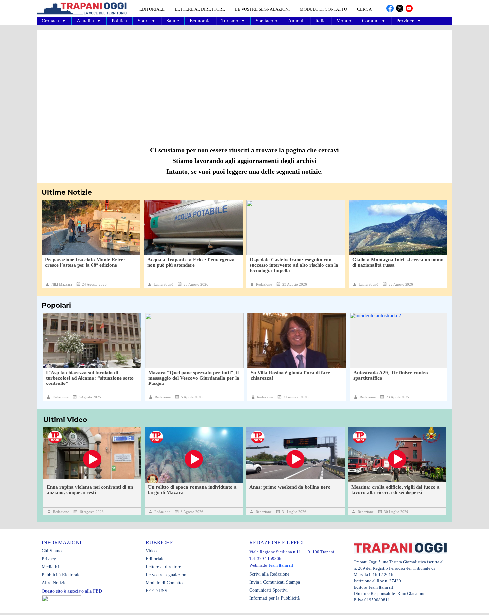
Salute (172, 20)
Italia (320, 20)
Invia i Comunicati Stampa (274, 582)
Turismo (229, 20)
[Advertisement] (244, 83)
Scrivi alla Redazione (269, 574)
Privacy (49, 558)
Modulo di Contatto (323, 9)
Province (405, 20)
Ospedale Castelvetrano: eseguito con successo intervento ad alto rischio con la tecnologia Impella (294, 265)
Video (151, 550)
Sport (143, 20)
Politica (119, 20)
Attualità (85, 20)
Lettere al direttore (200, 9)
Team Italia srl (280, 565)
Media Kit (51, 566)
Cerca (364, 9)
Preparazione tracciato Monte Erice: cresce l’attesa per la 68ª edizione (85, 262)
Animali (296, 20)
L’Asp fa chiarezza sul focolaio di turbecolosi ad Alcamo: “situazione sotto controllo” (89, 378)
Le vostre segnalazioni (262, 9)
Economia (200, 20)
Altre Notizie (54, 582)
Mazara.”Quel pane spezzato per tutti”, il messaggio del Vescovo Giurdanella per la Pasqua (192, 378)
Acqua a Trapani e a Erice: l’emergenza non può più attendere (191, 262)
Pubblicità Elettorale (61, 574)
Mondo (343, 20)
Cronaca (50, 20)
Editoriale (152, 9)
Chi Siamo (52, 550)
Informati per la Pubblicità (274, 598)
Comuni (370, 20)
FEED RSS (156, 590)
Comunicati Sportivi (268, 590)
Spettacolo (266, 20)
